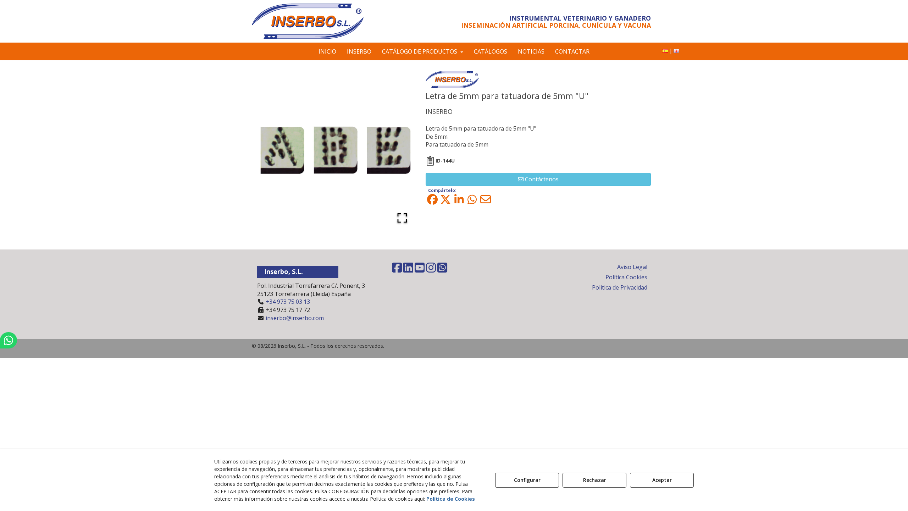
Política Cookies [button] (626, 277)
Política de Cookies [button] (450, 498)
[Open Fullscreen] (402, 218)
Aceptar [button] (662, 480)
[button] (316, 21)
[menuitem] (665, 51)
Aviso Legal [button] (632, 267)
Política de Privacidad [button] (619, 287)
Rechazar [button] (594, 480)
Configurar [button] (527, 480)
